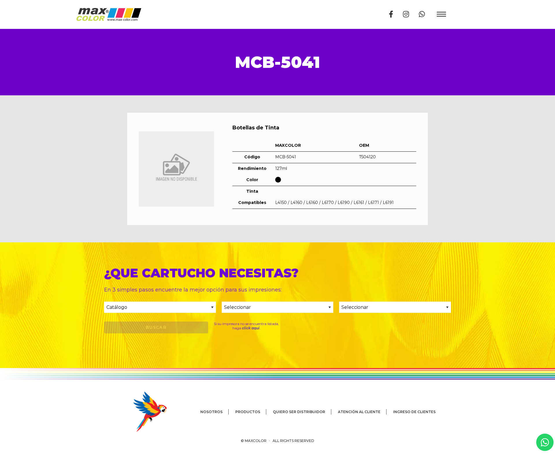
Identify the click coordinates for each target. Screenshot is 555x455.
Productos (247, 412)
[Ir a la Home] (108, 14)
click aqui (251, 328)
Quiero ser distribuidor (299, 412)
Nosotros (211, 412)
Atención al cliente (359, 412)
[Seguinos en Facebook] (391, 14)
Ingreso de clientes (414, 412)
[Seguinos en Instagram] (406, 14)
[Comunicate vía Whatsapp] (422, 14)
